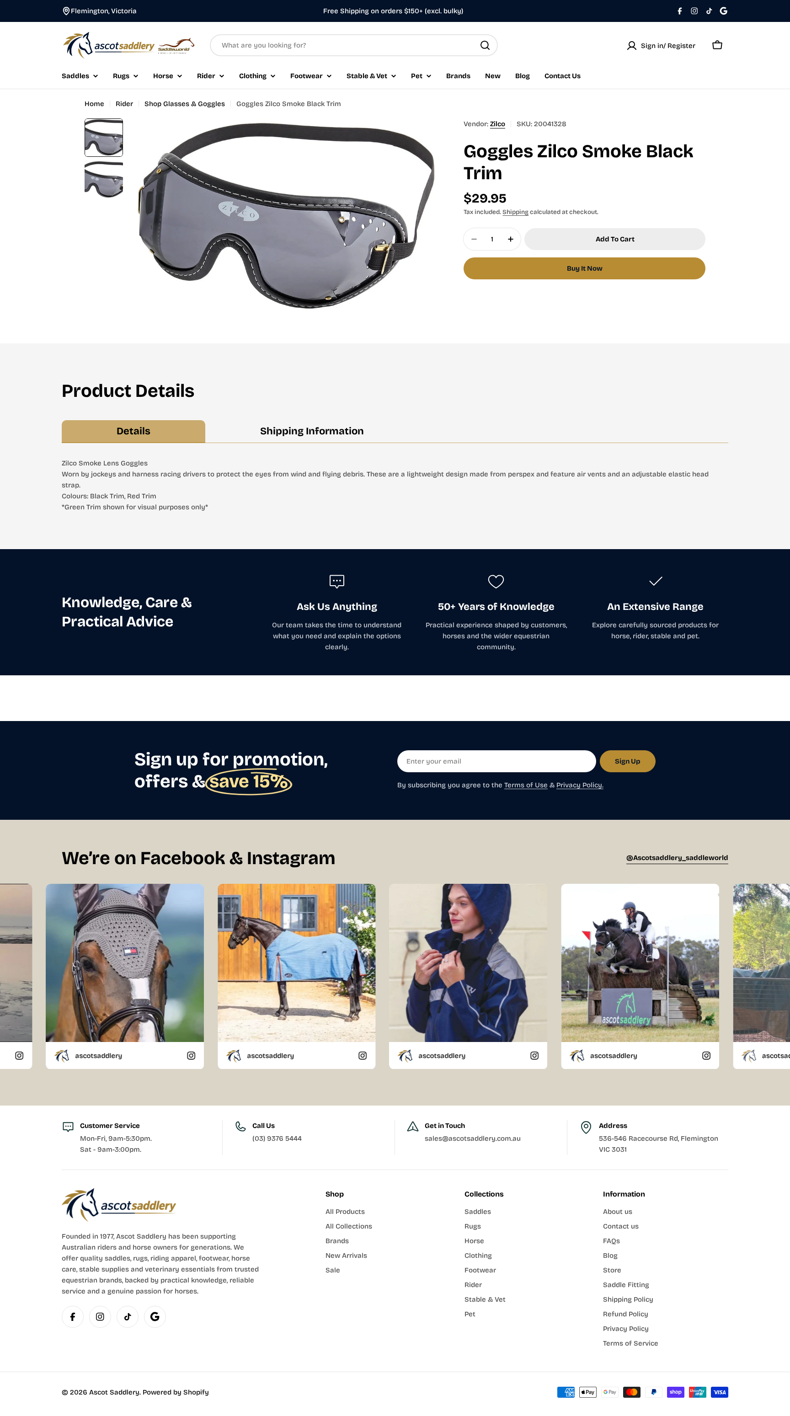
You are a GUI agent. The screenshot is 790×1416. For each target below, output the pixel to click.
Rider (124, 104)
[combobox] (354, 45)
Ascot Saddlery (114, 1392)
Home (94, 104)
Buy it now (585, 268)
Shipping (515, 212)
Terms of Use (526, 785)
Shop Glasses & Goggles (184, 104)
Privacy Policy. (579, 785)
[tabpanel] (395, 485)
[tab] (133, 431)
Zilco (497, 124)
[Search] (485, 45)
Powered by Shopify (176, 1392)
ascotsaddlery (136, 1055)
